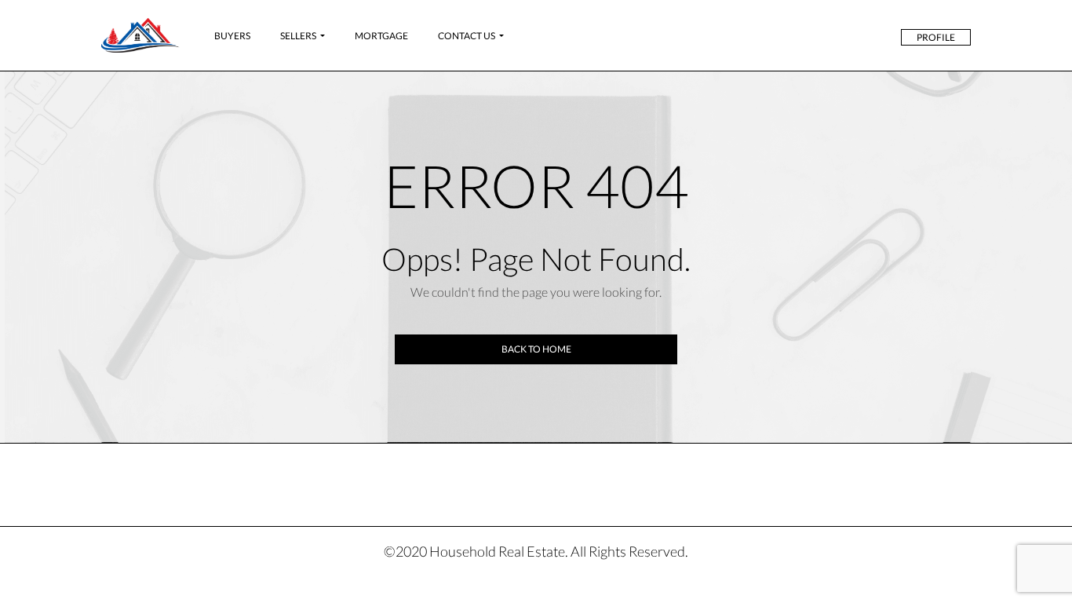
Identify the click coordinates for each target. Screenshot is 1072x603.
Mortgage (381, 36)
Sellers (298, 36)
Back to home (536, 349)
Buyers (232, 36)
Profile (936, 37)
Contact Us (466, 36)
